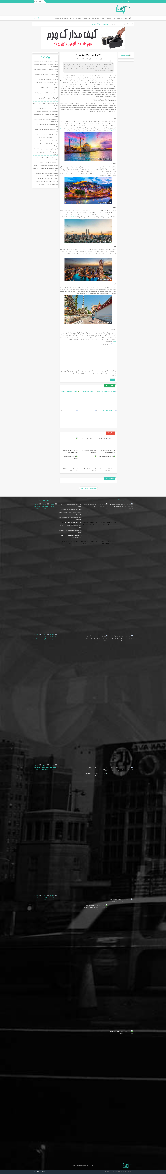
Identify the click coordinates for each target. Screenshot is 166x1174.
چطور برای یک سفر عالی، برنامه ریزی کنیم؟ (70, 542)
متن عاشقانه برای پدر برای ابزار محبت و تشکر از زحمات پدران (116, 900)
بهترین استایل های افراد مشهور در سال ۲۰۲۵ (89, 470)
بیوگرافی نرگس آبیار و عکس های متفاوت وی (48, 79)
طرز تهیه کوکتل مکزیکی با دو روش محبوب (49, 162)
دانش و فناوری (86, 18)
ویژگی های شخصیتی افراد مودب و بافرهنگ (48, 141)
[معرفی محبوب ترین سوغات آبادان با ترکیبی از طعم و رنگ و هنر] (107, 475)
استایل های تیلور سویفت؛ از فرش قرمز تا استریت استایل (70, 470)
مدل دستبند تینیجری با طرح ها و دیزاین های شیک (47, 181)
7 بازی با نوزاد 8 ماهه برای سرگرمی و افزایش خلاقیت (46, 108)
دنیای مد (72, 18)
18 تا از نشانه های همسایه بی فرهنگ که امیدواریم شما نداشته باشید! (91, 907)
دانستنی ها (78, 18)
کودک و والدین (57, 18)
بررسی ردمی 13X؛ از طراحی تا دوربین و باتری (48, 138)
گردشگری (108, 18)
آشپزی (102, 18)
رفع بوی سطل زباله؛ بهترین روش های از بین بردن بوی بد (45, 135)
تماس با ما (125, 2)
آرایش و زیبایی (116, 18)
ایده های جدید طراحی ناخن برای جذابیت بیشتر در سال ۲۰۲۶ (70, 451)
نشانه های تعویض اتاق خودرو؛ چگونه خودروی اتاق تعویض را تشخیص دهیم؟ (47, 174)
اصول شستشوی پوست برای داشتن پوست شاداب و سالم (45, 149)
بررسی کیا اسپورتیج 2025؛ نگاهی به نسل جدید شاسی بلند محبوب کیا (116, 638)
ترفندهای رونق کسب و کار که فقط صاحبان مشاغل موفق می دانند (117, 770)
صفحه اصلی (43, 1171)
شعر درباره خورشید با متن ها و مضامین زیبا (48, 184)
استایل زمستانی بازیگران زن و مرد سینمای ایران (89, 451)
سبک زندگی (124, 18)
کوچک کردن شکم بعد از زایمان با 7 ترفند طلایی (47, 178)
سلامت (97, 18)
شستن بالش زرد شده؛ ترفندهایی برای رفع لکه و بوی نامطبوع (91, 637)
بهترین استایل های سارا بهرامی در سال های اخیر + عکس (108, 451)
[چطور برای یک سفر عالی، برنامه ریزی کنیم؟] (69, 475)
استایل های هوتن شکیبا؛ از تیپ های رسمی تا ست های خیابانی (107, 470)
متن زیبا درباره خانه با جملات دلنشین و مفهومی (47, 111)
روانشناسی (65, 18)
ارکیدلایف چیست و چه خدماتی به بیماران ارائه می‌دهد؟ (46, 165)
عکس (92, 18)
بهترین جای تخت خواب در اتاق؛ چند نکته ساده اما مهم (46, 61)
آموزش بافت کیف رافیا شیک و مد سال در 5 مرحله (91, 775)
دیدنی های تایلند (71, 217)
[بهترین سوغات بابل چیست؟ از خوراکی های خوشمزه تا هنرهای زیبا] (88, 475)
